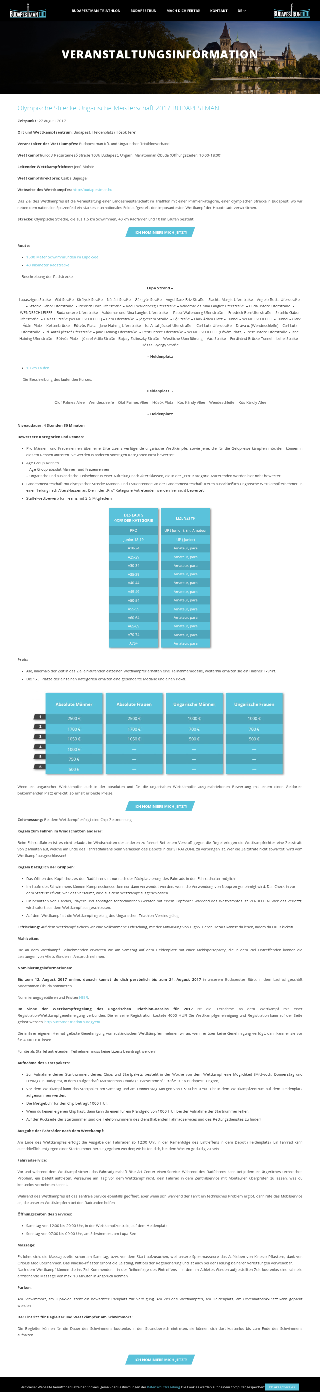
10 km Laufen (37, 367)
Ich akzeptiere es (282, 1387)
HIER (83, 997)
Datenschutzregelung (163, 1387)
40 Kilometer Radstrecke (48, 264)
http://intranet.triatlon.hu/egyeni (72, 1021)
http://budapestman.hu (92, 189)
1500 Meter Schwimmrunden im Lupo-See (62, 256)
